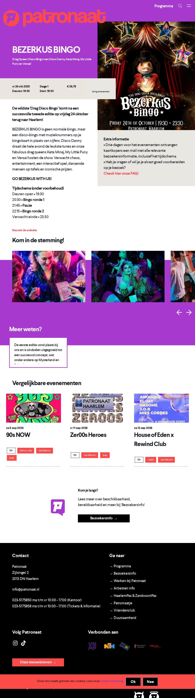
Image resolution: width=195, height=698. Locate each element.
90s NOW (18, 435)
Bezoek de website (24, 230)
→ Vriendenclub (122, 610)
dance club (26, 450)
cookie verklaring (111, 681)
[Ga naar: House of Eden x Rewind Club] (161, 408)
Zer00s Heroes (88, 435)
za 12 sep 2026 (143, 428)
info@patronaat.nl (25, 589)
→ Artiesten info (122, 588)
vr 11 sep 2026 (79, 428)
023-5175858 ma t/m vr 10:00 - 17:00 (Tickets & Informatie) (56, 606)
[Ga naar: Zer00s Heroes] (97, 408)
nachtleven (44, 450)
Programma (163, 5)
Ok (133, 681)
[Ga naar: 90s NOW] (33, 408)
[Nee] (190, 682)
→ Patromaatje (120, 603)
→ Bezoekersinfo (122, 573)
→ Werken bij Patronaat (127, 580)
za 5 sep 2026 (14, 428)
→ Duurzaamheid (122, 617)
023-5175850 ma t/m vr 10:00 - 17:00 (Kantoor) (47, 600)
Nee (150, 681)
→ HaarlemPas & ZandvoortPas (132, 595)
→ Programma (120, 566)
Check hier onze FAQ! (121, 173)
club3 (151, 459)
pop (11, 457)
